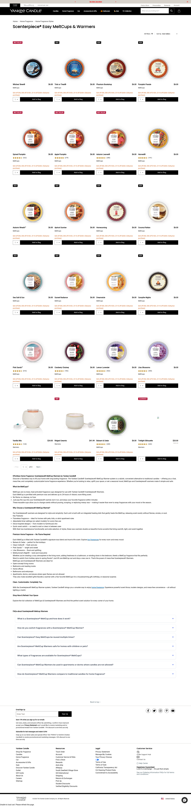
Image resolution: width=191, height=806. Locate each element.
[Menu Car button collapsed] (80, 11)
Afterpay (59, 768)
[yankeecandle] (16, 5)
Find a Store (60, 760)
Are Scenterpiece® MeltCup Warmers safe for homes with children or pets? (52, 646)
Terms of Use (101, 762)
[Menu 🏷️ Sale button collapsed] (119, 11)
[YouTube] (173, 711)
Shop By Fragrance (23, 752)
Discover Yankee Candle (25, 768)
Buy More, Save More (96, 2)
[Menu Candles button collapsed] (59, 11)
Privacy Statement (30, 725)
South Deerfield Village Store (67, 770)
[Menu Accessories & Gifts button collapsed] (97, 11)
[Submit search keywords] (171, 10)
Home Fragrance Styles (44, 21)
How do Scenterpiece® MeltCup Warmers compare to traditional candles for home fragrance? (61, 674)
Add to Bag (36, 99)
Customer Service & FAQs (65, 757)
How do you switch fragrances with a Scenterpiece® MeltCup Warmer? (50, 628)
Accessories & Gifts (90, 11)
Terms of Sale (101, 765)
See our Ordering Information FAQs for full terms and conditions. (155, 773)
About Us (19, 776)
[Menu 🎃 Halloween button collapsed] (111, 11)
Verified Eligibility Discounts (66, 786)
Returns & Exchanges (64, 778)
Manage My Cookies (103, 754)
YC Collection (127, 11)
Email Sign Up (20, 710)
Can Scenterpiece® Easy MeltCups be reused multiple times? (46, 637)
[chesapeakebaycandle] (43, 5)
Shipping (59, 776)
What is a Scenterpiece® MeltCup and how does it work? (43, 618)
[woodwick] (29, 5)
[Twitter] (154, 711)
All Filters (147, 34)
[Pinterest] (166, 711)
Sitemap (19, 781)
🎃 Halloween (105, 11)
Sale (17, 765)
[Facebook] (148, 711)
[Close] (187, 2)
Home (15, 21)
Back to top (94, 702)
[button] (184, 800)
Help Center (143, 763)
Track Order (60, 752)
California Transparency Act (106, 767)
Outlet (18, 770)
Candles (55, 11)
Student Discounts (63, 784)
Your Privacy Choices (104, 757)
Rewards (59, 762)
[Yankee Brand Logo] (26, 11)
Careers (19, 778)
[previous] (75, 2)
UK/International (62, 773)
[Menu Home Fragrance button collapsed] (74, 11)
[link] (20, 158)
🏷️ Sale (116, 11)
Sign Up (65, 714)
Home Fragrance (68, 11)
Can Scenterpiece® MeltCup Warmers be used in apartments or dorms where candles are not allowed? (65, 665)
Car (78, 11)
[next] (116, 2)
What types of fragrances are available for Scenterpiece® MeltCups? (49, 655)
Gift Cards (20, 773)
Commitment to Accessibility (107, 773)
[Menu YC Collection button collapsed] (132, 11)
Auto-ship (59, 765)
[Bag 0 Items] (179, 11)
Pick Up (59, 781)
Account (59, 754)
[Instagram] (160, 711)
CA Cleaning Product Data (106, 770)
